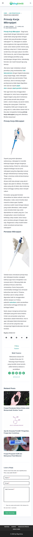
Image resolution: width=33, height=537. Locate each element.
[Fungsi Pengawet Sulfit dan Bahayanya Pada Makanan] (16, 444)
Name (7, 477)
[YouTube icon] (23, 373)
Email (7, 483)
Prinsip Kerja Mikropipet (12, 31)
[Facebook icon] (9, 373)
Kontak (13, 526)
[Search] (30, 3)
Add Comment (9, 489)
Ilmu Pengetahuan (11, 28)
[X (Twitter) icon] (16, 373)
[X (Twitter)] (11, 337)
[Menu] (3, 3)
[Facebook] (6, 337)
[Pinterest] (16, 337)
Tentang (6, 526)
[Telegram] (21, 337)
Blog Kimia (20, 534)
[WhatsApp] (26, 337)
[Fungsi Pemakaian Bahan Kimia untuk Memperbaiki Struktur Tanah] (16, 398)
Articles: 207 (16, 377)
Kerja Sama (16, 529)
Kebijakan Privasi (23, 526)
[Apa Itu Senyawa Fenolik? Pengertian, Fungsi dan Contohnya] (16, 421)
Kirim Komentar (10, 513)
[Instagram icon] (20, 373)
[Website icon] (13, 373)
